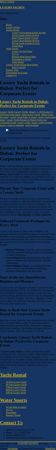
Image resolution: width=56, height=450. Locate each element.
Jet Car (15, 54)
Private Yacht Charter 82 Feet (26, 43)
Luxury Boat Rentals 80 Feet (25, 40)
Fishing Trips (12, 70)
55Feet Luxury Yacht (16, 387)
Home (9, 24)
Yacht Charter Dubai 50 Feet (25, 35)
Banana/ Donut (13, 415)
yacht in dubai (31, 125)
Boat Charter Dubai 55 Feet (25, 38)
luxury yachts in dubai (42, 122)
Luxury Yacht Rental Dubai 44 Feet (29, 32)
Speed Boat (17, 46)
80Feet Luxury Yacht (16, 390)
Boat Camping (19, 67)
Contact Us (11, 75)
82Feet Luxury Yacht (16, 392)
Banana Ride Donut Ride (24, 56)
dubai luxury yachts (31, 114)
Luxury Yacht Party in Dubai (23, 117)
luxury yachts (24, 122)
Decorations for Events (17, 72)
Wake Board (18, 62)
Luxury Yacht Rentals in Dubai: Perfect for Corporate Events (24, 104)
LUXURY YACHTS (12, 7)
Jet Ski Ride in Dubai (16, 407)
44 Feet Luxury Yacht (16, 382)
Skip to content (7, 1)
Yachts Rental (12, 30)
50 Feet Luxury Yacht (16, 384)
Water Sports (12, 48)
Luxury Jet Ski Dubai (22, 51)
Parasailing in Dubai (21, 59)
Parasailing (11, 412)
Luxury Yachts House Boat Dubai (22, 64)
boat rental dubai (12, 114)
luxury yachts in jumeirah (12, 125)
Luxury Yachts (13, 27)
